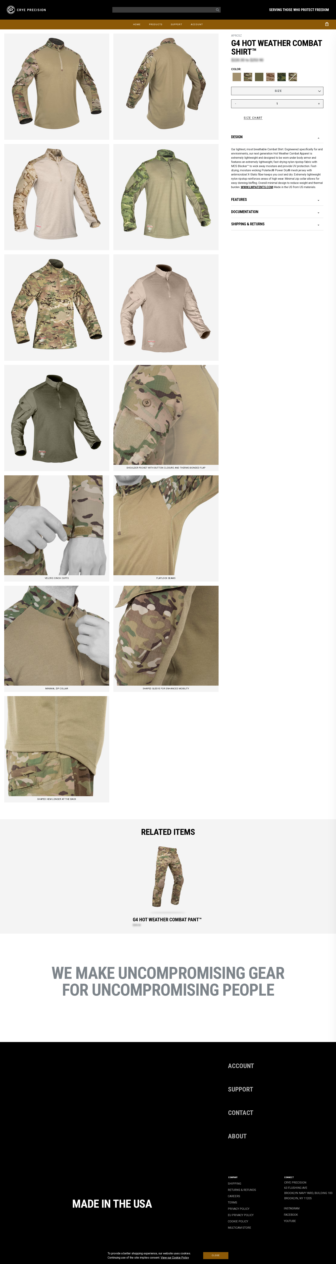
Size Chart (253, 117)
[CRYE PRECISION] (27, 10)
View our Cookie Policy (175, 1257)
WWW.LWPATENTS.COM (257, 187)
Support (176, 24)
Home (137, 24)
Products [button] (155, 24)
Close (216, 1255)
